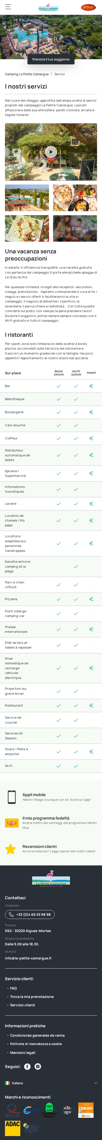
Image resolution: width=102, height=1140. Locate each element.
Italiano (17, 1083)
